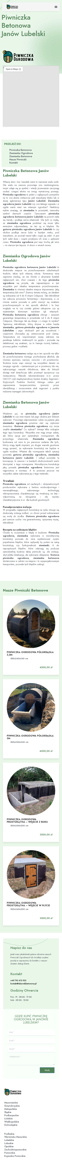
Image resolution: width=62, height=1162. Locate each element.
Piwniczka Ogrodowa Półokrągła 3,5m (30, 653)
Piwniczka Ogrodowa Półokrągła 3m (30, 737)
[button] (44, 664)
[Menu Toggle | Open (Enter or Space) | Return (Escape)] (56, 6)
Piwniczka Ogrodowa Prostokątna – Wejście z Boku (27, 821)
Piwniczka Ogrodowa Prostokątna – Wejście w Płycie (28, 904)
